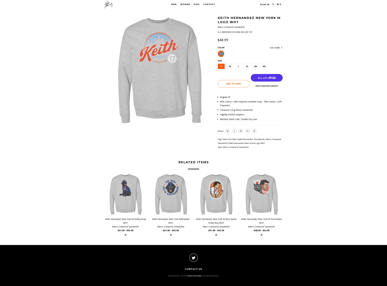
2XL (255, 66)
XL (247, 66)
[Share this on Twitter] (227, 131)
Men (174, 4)
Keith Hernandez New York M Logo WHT (246, 143)
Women (185, 4)
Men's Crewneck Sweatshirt (236, 147)
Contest (209, 4)
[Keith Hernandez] (119, 4)
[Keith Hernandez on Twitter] (193, 257)
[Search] (273, 4)
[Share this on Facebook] (234, 131)
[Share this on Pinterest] (240, 131)
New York (227, 139)
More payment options (266, 85)
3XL (264, 66)
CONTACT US (193, 269)
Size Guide (275, 47)
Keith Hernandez (245, 139)
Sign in (265, 4)
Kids (197, 4)
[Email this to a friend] (254, 131)
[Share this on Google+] (247, 131)
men (235, 139)
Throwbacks (259, 139)
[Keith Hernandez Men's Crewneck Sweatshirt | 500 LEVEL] (159, 70)
